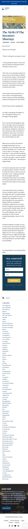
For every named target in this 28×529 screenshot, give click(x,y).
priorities (5, 425)
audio (4, 319)
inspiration (5, 385)
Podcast (17, 522)
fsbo (3, 369)
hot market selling (7, 383)
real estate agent (7, 437)
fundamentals (6, 371)
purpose (4, 431)
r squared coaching (8, 435)
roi (3, 453)
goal (3, 375)
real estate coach (7, 441)
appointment (6, 313)
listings (4, 399)
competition (6, 335)
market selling (6, 403)
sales (3, 455)
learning (5, 397)
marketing (5, 405)
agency (4, 311)
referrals (5, 449)
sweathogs (5, 467)
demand (4, 347)
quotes (4, 433)
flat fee (4, 363)
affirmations (6, 309)
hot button (5, 381)
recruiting (5, 447)
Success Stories (14, 520)
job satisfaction (6, 389)
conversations (6, 337)
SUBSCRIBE (14, 281)
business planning (7, 325)
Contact (6, 520)
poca (3, 419)
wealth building (7, 477)
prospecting (5, 429)
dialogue (5, 349)
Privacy (11, 522)
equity (4, 353)
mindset (4, 407)
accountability (6, 307)
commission (5, 333)
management (6, 401)
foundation (5, 367)
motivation (5, 413)
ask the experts (7, 315)
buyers (4, 329)
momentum (5, 411)
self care (5, 461)
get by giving (6, 373)
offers (4, 417)
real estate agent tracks (9, 439)
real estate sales (7, 445)
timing (4, 473)
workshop (5, 479)
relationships (6, 451)
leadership (5, 395)
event (4, 357)
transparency (6, 475)
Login (22, 520)
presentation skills (7, 421)
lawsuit (4, 391)
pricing (4, 423)
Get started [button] (6, 508)
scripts (4, 459)
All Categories (6, 305)
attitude (4, 317)
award (4, 321)
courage (4, 341)
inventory (13, 42)
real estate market (7, 443)
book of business (7, 323)
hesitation (5, 377)
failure (4, 359)
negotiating (5, 415)
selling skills (5, 463)
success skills (6, 465)
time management (7, 471)
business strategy (7, 327)
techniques (5, 469)
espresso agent (7, 355)
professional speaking (8, 427)
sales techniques (20, 42)
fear (3, 361)
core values (5, 339)
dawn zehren (6, 343)
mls (3, 409)
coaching (5, 331)
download (5, 351)
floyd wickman (6, 42)
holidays (4, 379)
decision (4, 345)
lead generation (7, 393)
